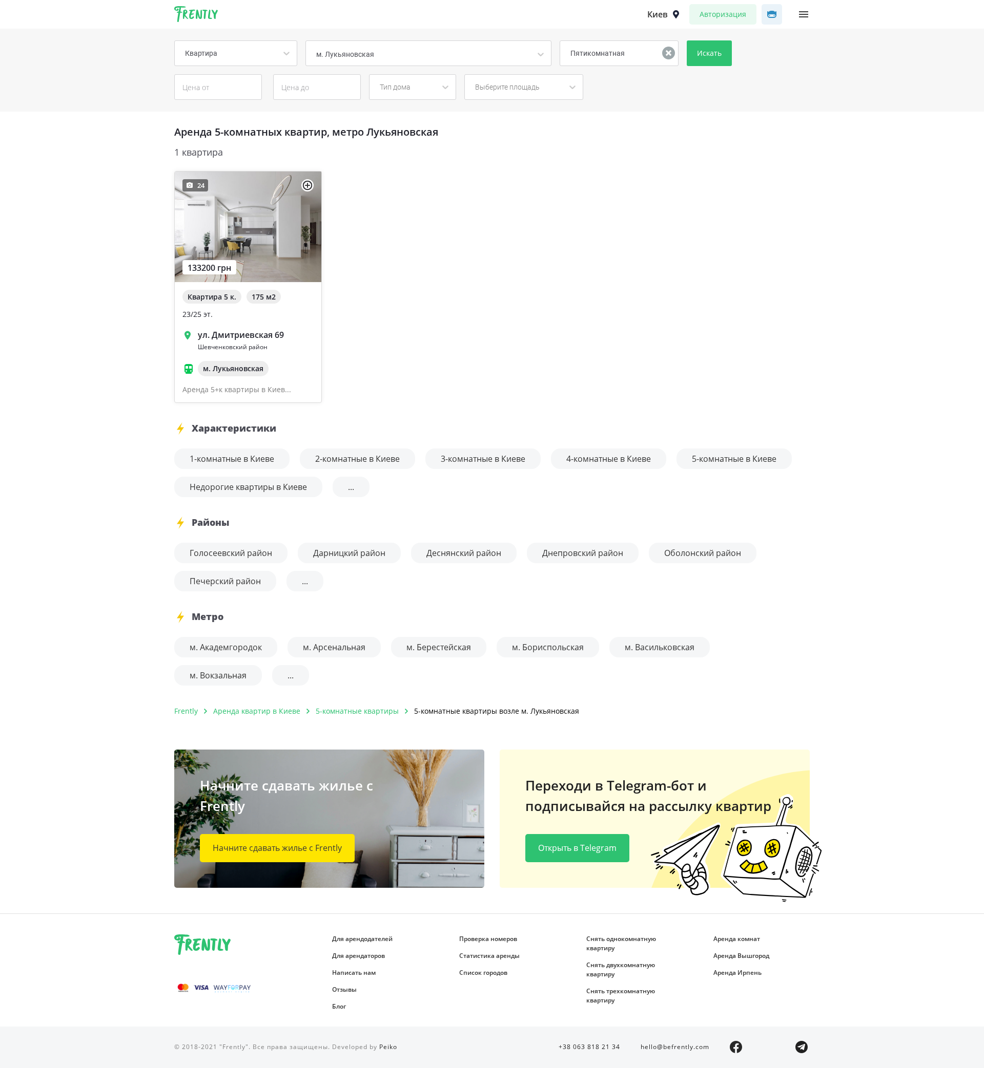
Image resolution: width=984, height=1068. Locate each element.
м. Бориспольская (548, 647)
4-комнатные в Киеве (608, 458)
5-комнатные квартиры (357, 711)
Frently (196, 16)
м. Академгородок (226, 647)
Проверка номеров (488, 938)
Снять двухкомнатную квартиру (620, 969)
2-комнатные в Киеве (357, 458)
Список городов (483, 972)
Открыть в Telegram (577, 847)
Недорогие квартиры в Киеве (248, 487)
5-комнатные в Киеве (734, 458)
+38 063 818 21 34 (589, 1046)
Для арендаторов (358, 955)
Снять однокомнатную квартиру (621, 943)
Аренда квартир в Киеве (256, 711)
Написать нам (354, 972)
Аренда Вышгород (741, 955)
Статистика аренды (489, 955)
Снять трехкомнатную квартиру (620, 996)
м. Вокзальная (218, 675)
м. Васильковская (659, 647)
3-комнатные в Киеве (483, 458)
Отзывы (344, 989)
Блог (339, 1006)
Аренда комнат (736, 938)
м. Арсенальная (334, 647)
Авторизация (723, 14)
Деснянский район (463, 553)
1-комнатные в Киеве (232, 458)
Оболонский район (702, 553)
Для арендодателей (362, 938)
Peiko (388, 1046)
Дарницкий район (349, 553)
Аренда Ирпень (737, 972)
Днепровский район (582, 553)
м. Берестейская (438, 647)
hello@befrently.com (675, 1046)
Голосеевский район (231, 553)
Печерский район (225, 581)
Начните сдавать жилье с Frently (277, 847)
